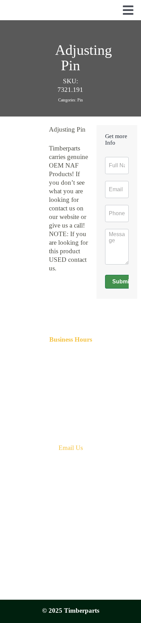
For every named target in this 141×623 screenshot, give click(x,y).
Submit (121, 281)
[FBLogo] (70, 581)
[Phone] (70, 478)
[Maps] (70, 508)
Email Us (71, 447)
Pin (80, 100)
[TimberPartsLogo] (70, 8)
